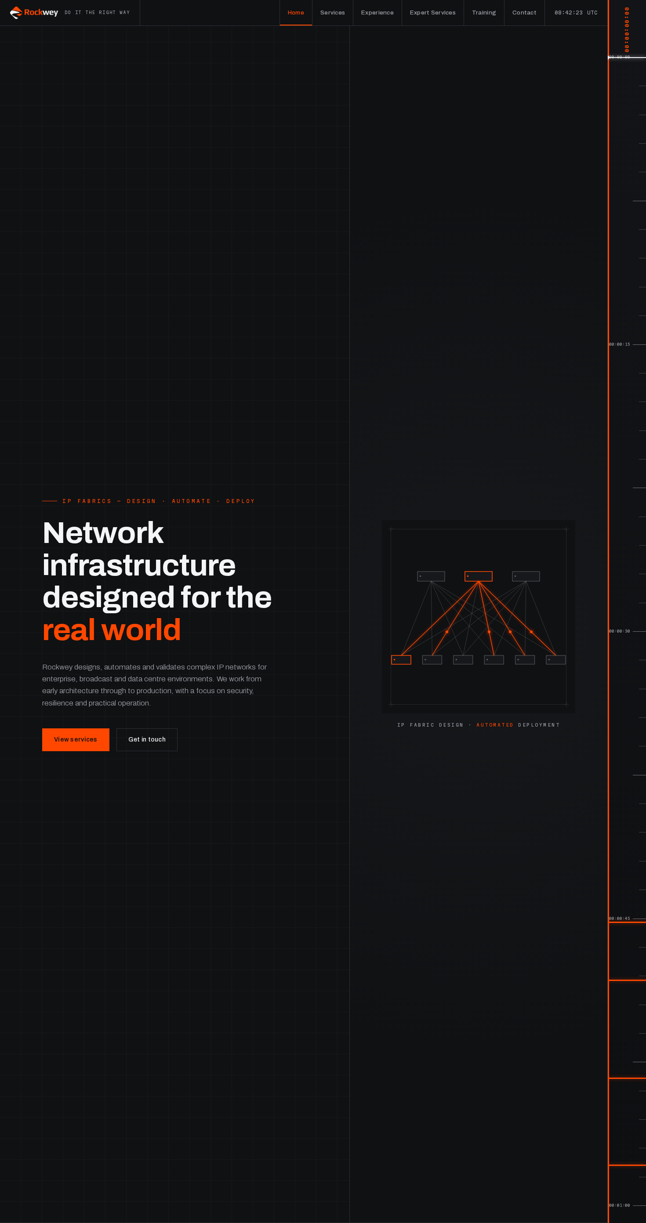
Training (484, 12)
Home (296, 12)
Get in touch (147, 739)
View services (76, 739)
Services (332, 12)
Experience (377, 12)
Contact (524, 12)
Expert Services (433, 12)
